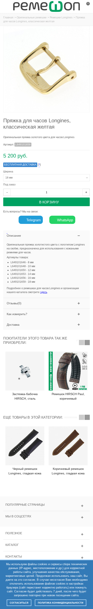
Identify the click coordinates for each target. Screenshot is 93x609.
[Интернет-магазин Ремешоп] (46, 6)
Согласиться (19, 602)
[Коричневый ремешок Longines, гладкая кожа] (68, 445)
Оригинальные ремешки (31, 17)
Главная (8, 17)
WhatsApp (64, 220)
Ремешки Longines (61, 17)
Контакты (13, 556)
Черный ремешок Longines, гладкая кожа (24, 471)
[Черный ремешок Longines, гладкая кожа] (24, 445)
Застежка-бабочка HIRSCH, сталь (25, 396)
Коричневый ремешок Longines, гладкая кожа (68, 471)
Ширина (8, 171)
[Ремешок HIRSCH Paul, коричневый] (68, 371)
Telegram (33, 220)
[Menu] (8, 6)
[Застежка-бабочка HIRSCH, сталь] (24, 371)
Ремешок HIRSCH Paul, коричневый (68, 396)
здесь (43, 292)
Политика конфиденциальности (60, 602)
